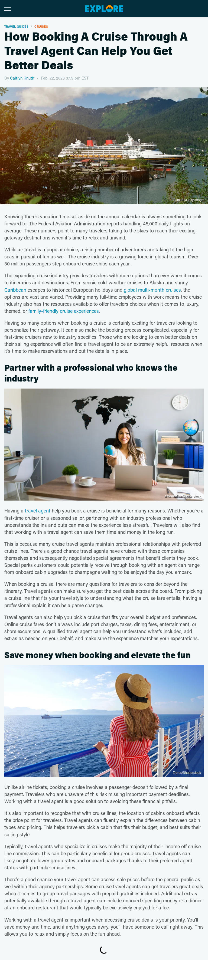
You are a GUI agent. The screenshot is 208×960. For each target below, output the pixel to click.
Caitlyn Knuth (22, 78)
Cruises (41, 26)
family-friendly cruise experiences (63, 311)
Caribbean (15, 290)
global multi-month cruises (152, 290)
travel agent (37, 510)
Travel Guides (16, 26)
